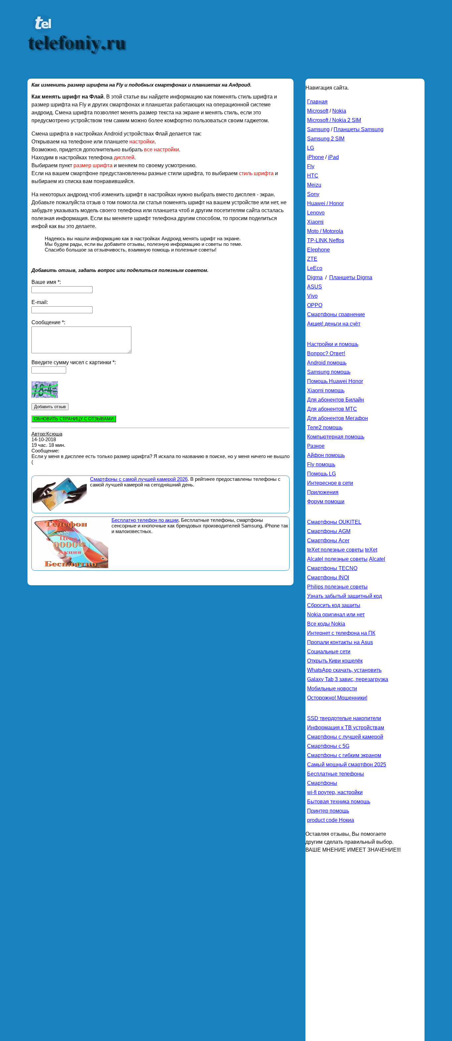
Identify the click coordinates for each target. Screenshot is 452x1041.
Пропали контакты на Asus (340, 642)
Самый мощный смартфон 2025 (346, 764)
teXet (371, 550)
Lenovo (316, 212)
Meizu (314, 185)
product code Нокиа (330, 820)
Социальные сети (328, 651)
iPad (333, 157)
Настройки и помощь (332, 344)
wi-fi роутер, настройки (335, 792)
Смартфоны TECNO (332, 568)
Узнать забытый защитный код (344, 596)
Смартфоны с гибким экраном (344, 755)
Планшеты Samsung (359, 129)
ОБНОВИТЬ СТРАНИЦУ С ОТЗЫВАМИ (73, 418)
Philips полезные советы (337, 587)
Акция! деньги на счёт (333, 324)
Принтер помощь (328, 811)
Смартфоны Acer (328, 540)
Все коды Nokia (326, 624)
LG (310, 148)
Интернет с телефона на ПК (341, 633)
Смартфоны (322, 783)
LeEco (314, 268)
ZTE (312, 259)
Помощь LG (321, 474)
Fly (310, 166)
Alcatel (377, 559)
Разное (316, 446)
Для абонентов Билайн (335, 400)
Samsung (318, 129)
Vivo (312, 296)
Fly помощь (321, 464)
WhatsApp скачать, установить (344, 670)
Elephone (318, 249)
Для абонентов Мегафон (337, 418)
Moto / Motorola (325, 231)
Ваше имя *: (46, 282)
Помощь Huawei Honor (335, 381)
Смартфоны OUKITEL (334, 522)
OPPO (314, 305)
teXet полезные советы (335, 550)
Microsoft (317, 111)
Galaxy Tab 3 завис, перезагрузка (347, 679)
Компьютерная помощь (335, 437)
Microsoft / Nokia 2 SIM (334, 120)
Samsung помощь (328, 372)
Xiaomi (315, 222)
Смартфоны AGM (328, 531)
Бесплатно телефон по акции (145, 520)
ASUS (314, 286)
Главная (317, 101)
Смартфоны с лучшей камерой (345, 737)
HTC (312, 175)
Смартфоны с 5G (328, 746)
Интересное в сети (330, 483)
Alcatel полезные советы (337, 559)
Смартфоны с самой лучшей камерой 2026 (139, 479)
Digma (315, 277)
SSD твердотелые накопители (344, 718)
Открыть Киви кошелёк (335, 661)
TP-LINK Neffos (325, 240)
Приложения (323, 492)
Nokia (339, 111)
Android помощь (326, 363)
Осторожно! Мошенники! (337, 698)
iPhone (315, 157)
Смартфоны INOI (328, 577)
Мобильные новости (332, 688)
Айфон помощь (326, 455)
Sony (313, 194)
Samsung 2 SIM (325, 138)
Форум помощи (325, 501)
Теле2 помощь (324, 427)
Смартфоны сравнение (336, 314)
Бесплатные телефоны (335, 774)
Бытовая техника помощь (338, 801)
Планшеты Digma (350, 277)
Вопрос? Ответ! (326, 353)
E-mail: (39, 302)
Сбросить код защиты (333, 605)
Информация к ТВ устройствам (345, 727)
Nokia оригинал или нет (336, 614)
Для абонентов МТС (332, 409)
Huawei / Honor (325, 203)
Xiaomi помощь (325, 390)
